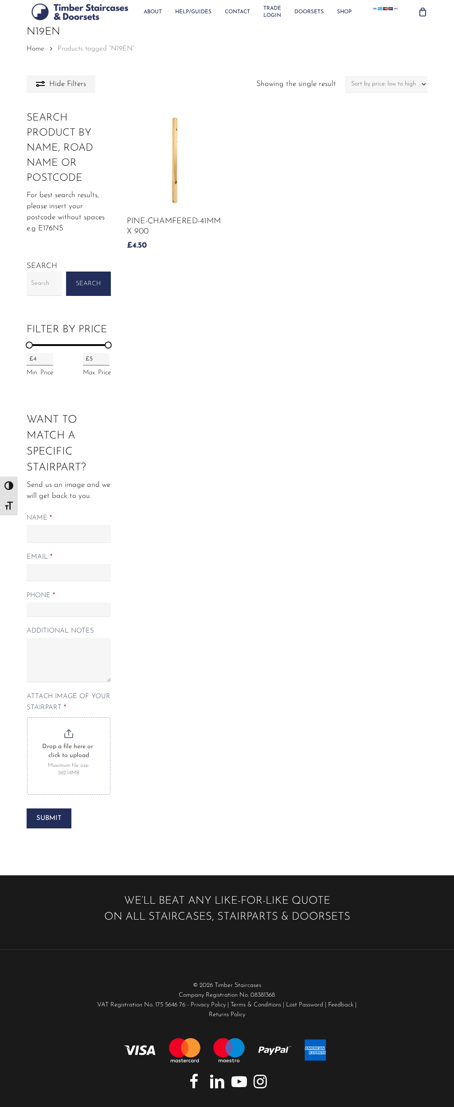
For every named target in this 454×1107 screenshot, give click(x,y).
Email (39, 557)
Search (42, 266)
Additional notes (60, 631)
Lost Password (304, 1005)
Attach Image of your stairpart (68, 702)
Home (35, 48)
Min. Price (40, 372)
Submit (49, 818)
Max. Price (97, 372)
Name (39, 518)
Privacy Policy (208, 1005)
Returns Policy (227, 1014)
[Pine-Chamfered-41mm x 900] (175, 160)
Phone (41, 595)
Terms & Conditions (256, 1005)
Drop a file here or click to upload (68, 751)
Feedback (340, 1005)
